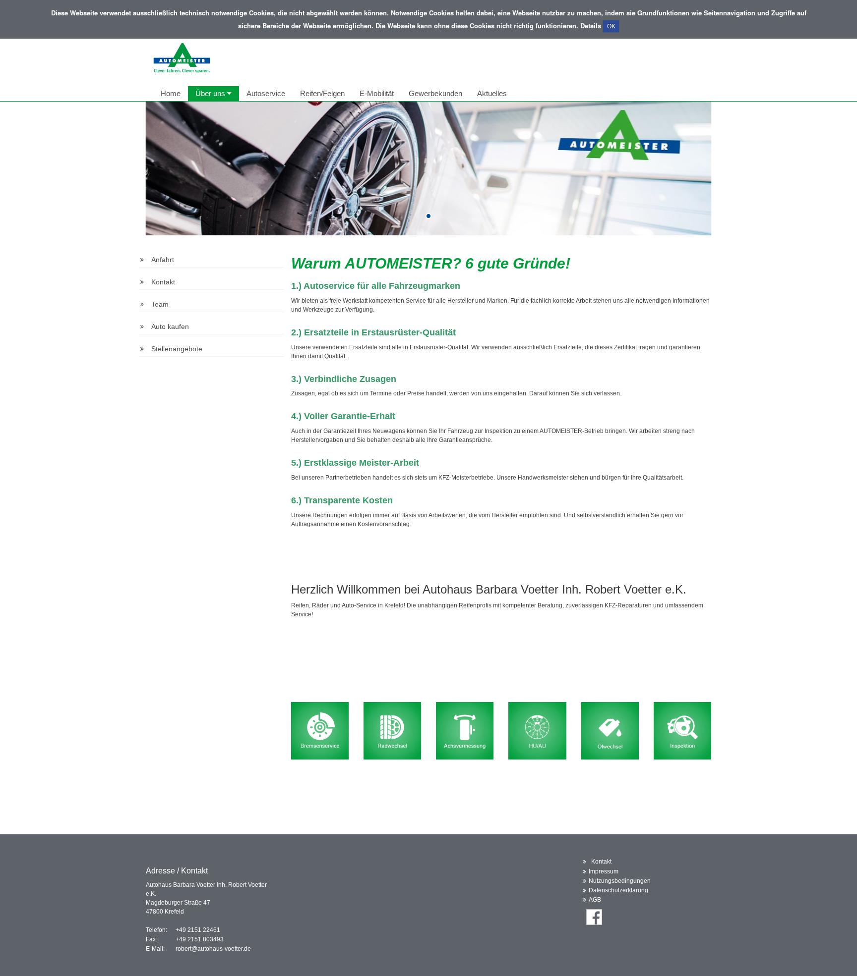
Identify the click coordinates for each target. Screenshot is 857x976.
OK (611, 26)
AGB (595, 899)
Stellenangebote (176, 349)
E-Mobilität (377, 93)
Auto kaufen (170, 326)
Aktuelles (492, 93)
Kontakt (163, 282)
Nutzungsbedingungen (620, 880)
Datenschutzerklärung (618, 890)
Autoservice (265, 93)
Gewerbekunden (435, 93)
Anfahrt (162, 260)
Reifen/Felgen (322, 93)
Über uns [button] (211, 93)
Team (160, 304)
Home (171, 93)
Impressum (603, 871)
